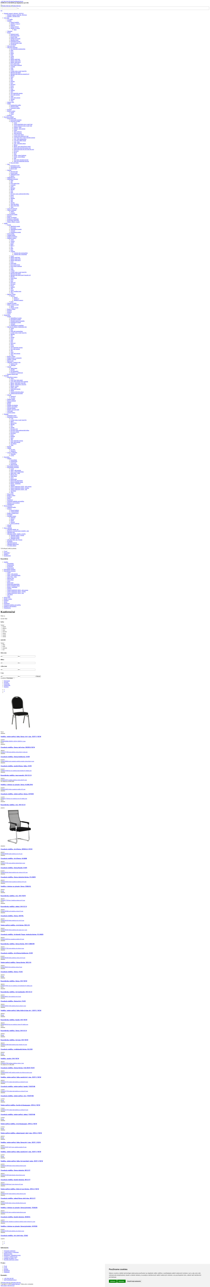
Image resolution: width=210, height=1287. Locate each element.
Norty (12, 77)
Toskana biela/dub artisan (17, 392)
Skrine (12, 306)
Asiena (12, 242)
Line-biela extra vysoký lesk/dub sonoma (24, 137)
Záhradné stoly (11, 532)
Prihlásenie (7, 1272)
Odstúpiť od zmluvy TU (10, 1258)
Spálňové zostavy (11, 238)
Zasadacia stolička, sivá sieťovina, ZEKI (14, 1235)
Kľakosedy (13, 463)
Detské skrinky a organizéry (14, 358)
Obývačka (6, 18)
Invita (11, 262)
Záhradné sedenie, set (12, 529)
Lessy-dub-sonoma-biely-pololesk (19, 381)
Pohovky (12, 25)
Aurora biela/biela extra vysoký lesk (23, 124)
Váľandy (12, 230)
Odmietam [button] (121, 1281)
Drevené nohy (14, 171)
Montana (12, 188)
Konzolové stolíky (15, 108)
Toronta (12, 99)
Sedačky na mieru (15, 28)
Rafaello (12, 436)
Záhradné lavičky (15, 538)
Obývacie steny (11, 46)
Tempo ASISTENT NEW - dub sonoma (20, 486)
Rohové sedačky (14, 22)
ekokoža (5, 648)
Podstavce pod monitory (13, 502)
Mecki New (13, 423)
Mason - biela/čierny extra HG (18, 384)
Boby (15, 29)
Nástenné (12, 517)
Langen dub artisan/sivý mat (21, 136)
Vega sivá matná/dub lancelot (21, 161)
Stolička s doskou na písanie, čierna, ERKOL (16, 886)
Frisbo (15, 130)
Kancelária (7, 457)
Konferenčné (13, 461)
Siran (11, 89)
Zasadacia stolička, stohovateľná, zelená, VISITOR (18, 1114)
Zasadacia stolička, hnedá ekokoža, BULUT (15, 1180)
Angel (12, 239)
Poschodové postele (15, 319)
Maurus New (13, 474)
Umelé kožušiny (14, 511)
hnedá (4, 626)
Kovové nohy (14, 173)
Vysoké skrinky (11, 412)
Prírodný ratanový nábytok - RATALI (14, 13)
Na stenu (12, 398)
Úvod (5, 551)
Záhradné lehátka (14, 537)
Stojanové (13, 396)
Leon (11, 68)
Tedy (11, 91)
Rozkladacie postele (15, 232)
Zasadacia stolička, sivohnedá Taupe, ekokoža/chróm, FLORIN (22, 934)
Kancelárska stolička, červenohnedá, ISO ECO (16, 992)
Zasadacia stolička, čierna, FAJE (12, 972)
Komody (9, 109)
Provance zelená (14, 432)
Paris (11, 83)
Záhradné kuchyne (12, 542)
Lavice (9, 313)
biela (4, 630)
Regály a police (11, 111)
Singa (11, 344)
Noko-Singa (13, 278)
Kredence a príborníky (13, 219)
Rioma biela (13, 479)
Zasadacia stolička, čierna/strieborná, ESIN (15, 757)
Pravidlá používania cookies (11, 1259)
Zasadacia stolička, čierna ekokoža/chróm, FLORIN (18, 877)
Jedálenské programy (12, 179)
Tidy (11, 350)
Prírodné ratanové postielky (17, 321)
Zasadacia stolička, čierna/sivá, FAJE (13, 1001)
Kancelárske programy (13, 467)
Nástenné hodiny (11, 507)
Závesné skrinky (11, 408)
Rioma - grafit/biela (15, 483)
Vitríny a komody (11, 210)
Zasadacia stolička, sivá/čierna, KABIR (14, 858)
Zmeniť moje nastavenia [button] (134, 1281)
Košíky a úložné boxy (13, 513)
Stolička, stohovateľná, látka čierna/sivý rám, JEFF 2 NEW (21, 1142)
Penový (16, 297)
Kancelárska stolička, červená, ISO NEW (14, 1040)
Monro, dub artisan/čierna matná (22, 146)
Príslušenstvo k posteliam (17, 325)
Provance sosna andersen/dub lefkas (19, 193)
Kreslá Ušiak (13, 37)
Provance (12, 84)
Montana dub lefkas (15, 72)
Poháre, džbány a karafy (13, 222)
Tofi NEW (13, 491)
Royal (12, 87)
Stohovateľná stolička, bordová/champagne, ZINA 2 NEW (20, 1105)
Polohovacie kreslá (15, 38)
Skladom (6, 686)
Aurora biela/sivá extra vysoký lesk (23, 125)
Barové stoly (13, 168)
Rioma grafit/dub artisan (16, 482)
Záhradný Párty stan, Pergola (14, 539)
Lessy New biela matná (16, 380)
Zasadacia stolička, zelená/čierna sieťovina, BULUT (18, 1198)
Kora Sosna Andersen (16, 65)
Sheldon (12, 198)
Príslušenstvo (10, 504)
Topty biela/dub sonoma (16, 440)
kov (4, 649)
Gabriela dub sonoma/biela (21, 253)
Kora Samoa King (15, 264)
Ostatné (9, 366)
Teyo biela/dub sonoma (16, 93)
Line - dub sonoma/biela (20, 139)
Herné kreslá (13, 464)
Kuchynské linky (11, 118)
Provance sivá (14, 429)
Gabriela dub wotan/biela (20, 254)
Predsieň (6, 414)
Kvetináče (9, 514)
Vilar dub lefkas (14, 204)
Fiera (11, 250)
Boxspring (13, 228)
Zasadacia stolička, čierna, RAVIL (12, 916)
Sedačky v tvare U (15, 23)
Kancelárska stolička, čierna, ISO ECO (14, 1030)
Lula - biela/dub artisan (20, 143)
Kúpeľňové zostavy (12, 377)
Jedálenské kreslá (14, 174)
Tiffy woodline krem (15, 291)
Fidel (11, 55)
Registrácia (7, 1270)
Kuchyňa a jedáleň (9, 117)
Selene (12, 390)
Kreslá (9, 32)
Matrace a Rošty (11, 294)
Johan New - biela (15, 473)
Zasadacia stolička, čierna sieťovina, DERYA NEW (18, 747)
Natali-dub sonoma (15, 389)
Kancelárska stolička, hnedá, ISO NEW (14, 1020)
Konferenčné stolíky (15, 105)
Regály (12, 112)
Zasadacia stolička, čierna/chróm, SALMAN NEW (18, 1068)
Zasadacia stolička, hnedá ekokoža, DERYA (15, 1217)
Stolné (12, 520)
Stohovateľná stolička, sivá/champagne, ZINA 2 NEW (19, 1124)
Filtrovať (38, 676)
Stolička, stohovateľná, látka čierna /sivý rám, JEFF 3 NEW (21, 736)
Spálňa (5, 223)
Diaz (11, 330)
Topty (12, 96)
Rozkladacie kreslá (15, 41)
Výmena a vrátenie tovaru (10, 1256)
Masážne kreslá (14, 40)
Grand (12, 56)
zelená (4, 636)
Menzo (15, 145)
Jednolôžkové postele (16, 229)
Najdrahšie (7, 684)
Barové (12, 176)
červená (5, 631)
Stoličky (9, 170)
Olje (11, 78)
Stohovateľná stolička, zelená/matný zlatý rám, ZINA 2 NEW (21, 1133)
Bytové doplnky (8, 505)
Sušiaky (9, 402)
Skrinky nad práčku (12, 406)
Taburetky (9, 31)
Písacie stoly (10, 361)
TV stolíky (10, 19)
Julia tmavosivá (18, 133)
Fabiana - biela (17, 127)
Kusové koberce (14, 510)
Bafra (11, 244)
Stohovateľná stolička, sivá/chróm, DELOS (15, 925)
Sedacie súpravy (14, 26)
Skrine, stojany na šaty (13, 304)
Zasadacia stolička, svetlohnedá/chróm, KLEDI (16, 1049)
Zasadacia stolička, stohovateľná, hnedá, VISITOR (18, 1086)
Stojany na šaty (14, 307)
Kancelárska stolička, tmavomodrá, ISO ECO (16, 775)
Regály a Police (11, 309)
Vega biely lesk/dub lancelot (21, 159)
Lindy (12, 69)
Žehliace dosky (11, 399)
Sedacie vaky (10, 102)
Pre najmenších (14, 371)
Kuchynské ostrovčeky (13, 220)
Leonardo (13, 185)
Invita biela (13, 263)
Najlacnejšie (7, 685)
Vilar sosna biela (14, 205)
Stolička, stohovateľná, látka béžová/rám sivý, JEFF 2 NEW (21, 1010)
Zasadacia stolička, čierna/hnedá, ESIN (14, 868)
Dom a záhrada (8, 528)
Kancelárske (13, 460)
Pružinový (16, 298)
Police (12, 114)
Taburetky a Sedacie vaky (14, 362)
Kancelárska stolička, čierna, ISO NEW (14, 981)
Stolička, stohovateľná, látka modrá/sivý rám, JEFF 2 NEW (21, 1077)
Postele (9, 225)
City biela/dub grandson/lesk (17, 49)
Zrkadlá (12, 369)
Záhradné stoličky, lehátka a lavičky (16, 534)
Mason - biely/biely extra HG (18, 383)
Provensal (13, 433)
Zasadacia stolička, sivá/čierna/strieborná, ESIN (17, 953)
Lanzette (12, 66)
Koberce (9, 216)
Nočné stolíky (10, 233)
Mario (12, 421)
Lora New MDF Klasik (20, 140)
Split (15, 158)
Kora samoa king (14, 63)
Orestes (12, 337)
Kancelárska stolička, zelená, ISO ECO (14, 906)
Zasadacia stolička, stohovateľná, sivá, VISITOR (17, 1096)
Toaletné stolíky (11, 235)
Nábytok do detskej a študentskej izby (17, 327)
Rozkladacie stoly (15, 165)
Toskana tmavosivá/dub (16, 393)
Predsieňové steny (12, 415)
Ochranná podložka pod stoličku (15, 501)
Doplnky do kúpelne (12, 405)
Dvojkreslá (13, 44)
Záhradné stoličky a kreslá (17, 535)
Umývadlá (10, 411)
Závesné (12, 522)
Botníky (9, 446)
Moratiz (12, 75)
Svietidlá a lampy (11, 516)
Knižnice (9, 115)
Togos (12, 290)
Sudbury (12, 90)
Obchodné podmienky (10, 1251)
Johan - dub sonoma (15, 470)
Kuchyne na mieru (15, 121)
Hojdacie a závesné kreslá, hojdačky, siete (18, 531)
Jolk (11, 182)
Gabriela (12, 251)
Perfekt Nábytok (15, 1284)
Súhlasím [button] (113, 1281)
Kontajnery (10, 500)
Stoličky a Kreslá (11, 359)
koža (4, 646)
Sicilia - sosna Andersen (20, 155)
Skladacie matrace (18, 300)
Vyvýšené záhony (11, 545)
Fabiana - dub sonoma (19, 128)
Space (12, 437)
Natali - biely (13, 387)
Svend (12, 346)
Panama (12, 81)
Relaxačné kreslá (14, 35)
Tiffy (11, 201)
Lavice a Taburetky (12, 452)
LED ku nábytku (14, 523)
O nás (5, 1267)
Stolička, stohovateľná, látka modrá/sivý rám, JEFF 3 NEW (21, 1152)
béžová (4, 628)
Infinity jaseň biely (15, 59)
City (11, 247)
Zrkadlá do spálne (11, 303)
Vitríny (12, 211)
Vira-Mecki (13, 443)
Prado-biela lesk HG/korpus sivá (22, 148)
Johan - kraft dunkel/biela (17, 471)
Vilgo (11, 100)
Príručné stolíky (14, 106)
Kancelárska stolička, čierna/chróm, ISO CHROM (17, 944)
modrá (4, 635)
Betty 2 (12, 245)
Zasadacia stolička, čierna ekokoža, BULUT (15, 1170)
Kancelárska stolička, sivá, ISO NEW (13, 896)
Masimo (12, 334)
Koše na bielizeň (11, 400)
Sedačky (9, 21)
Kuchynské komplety (16, 120)
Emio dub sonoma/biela (16, 331)
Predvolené (7, 681)
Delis (11, 50)
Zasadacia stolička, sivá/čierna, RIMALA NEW (16, 849)
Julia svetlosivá (18, 131)
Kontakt (6, 1269)
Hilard (12, 57)
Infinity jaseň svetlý (15, 60)
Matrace (12, 296)
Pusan (12, 86)
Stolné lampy (13, 368)
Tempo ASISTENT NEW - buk (18, 489)
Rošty (12, 301)
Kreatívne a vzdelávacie (16, 372)
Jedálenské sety (11, 177)
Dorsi (11, 52)
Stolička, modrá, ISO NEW (10, 1058)
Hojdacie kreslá (14, 34)
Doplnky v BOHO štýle (13, 16)
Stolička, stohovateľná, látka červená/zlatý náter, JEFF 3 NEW (22, 1161)
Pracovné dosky (14, 162)
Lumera (12, 270)
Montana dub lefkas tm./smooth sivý (19, 74)
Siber (15, 154)
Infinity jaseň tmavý (15, 62)
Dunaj (12, 53)
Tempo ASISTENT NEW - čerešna (19, 488)
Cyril (11, 418)
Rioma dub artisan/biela (16, 480)
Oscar (12, 338)
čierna (4, 633)
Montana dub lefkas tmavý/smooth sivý (20, 275)
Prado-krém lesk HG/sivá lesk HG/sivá (24, 149)
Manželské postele (15, 226)
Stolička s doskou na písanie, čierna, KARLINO (17, 784)
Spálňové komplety (12, 236)
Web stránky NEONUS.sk (7, 1285)
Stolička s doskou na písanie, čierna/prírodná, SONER (19, 1226)
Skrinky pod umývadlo (13, 409)
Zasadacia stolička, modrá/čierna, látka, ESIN (16, 766)
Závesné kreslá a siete (16, 43)
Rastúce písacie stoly (12, 374)
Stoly (8, 164)
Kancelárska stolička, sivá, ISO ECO (13, 805)
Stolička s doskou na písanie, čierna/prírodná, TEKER (19, 1207)
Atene (12, 378)
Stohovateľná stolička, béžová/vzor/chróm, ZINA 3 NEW (20, 1189)
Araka (15, 123)
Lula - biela (17, 142)
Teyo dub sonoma (15, 94)
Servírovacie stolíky (12, 214)
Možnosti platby (8, 1253)
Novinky (6, 682)
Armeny (12, 241)
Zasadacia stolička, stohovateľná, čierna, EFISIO (17, 794)
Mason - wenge (14, 386)
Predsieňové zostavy (12, 417)
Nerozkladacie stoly (15, 167)
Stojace (12, 519)
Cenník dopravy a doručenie (11, 1252)
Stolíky (9, 103)
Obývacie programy (12, 47)
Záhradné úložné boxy (13, 544)
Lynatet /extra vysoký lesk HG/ (18, 71)
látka (4, 644)
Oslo (11, 80)
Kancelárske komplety (13, 466)
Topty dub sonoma (15, 97)
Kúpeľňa (6, 375)
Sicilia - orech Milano (19, 157)
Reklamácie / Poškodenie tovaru (12, 1255)
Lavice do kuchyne (12, 208)
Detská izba (7, 315)
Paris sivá (12, 282)
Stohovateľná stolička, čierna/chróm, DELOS (16, 962)
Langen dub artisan (19, 134)
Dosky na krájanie (12, 217)
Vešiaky (9, 448)
